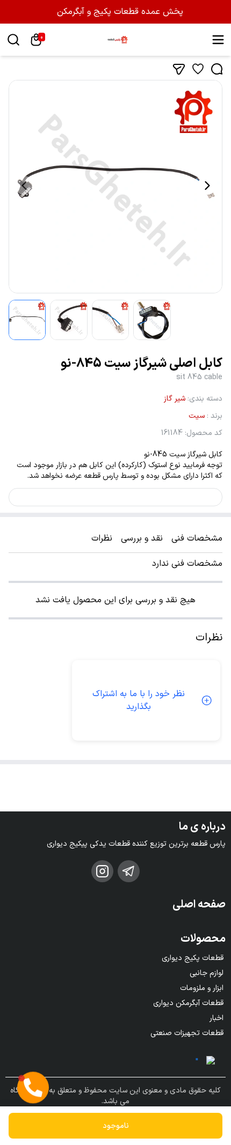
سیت (197, 416)
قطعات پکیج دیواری (192, 958)
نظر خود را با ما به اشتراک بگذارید (138, 700)
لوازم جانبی (206, 973)
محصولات (203, 939)
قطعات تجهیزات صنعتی (186, 1033)
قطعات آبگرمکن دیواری (188, 1003)
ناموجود (116, 1126)
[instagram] (102, 871)
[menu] (218, 39)
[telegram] (129, 871)
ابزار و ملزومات (201, 988)
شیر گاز (174, 398)
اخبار (216, 1018)
